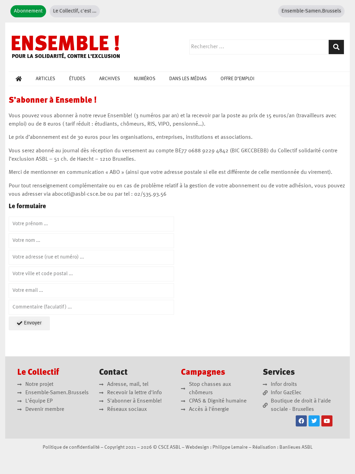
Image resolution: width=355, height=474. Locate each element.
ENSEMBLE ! (65, 45)
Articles (45, 78)
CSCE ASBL (169, 447)
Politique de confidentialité (71, 447)
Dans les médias (188, 78)
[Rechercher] (336, 47)
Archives (109, 78)
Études (77, 78)
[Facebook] (301, 420)
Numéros (144, 78)
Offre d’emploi (237, 78)
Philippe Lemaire (230, 447)
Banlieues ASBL (295, 447)
